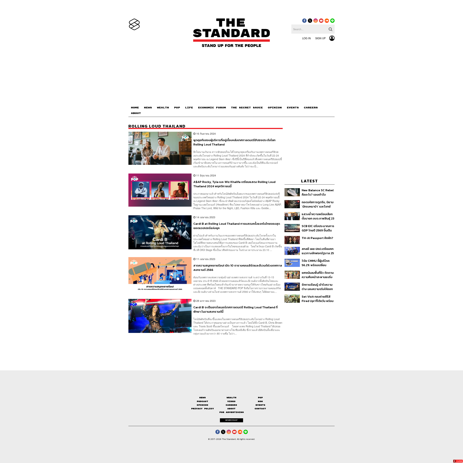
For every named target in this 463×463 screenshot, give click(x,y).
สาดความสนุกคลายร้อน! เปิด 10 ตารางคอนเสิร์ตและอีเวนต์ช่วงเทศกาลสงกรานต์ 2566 (237, 267)
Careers (231, 405)
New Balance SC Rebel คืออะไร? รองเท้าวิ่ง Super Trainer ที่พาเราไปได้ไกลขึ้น (318, 192)
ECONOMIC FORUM (212, 107)
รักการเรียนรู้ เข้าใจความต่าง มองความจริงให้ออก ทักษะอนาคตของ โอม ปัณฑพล (317, 287)
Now (260, 401)
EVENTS (293, 107)
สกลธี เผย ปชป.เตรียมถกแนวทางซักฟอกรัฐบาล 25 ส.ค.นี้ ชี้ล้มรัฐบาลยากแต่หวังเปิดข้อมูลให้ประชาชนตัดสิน (318, 251)
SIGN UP (320, 38)
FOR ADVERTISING (231, 412)
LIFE (189, 107)
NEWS (148, 107)
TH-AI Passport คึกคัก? (317, 238)
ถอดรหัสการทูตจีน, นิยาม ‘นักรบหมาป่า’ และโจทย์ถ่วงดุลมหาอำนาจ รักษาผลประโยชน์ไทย (318, 204)
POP (177, 107)
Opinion (202, 405)
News (202, 398)
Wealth (231, 398)
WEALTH (163, 107)
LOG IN (306, 38)
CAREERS (311, 107)
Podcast (202, 401)
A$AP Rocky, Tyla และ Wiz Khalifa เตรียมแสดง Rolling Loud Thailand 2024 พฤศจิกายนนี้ (234, 184)
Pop (260, 398)
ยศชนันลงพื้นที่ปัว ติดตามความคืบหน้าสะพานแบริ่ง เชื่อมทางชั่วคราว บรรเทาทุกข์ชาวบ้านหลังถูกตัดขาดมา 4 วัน (318, 275)
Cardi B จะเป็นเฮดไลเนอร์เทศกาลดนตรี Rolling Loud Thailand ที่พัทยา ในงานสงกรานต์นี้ (235, 309)
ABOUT (136, 113)
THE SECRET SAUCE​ (247, 107)
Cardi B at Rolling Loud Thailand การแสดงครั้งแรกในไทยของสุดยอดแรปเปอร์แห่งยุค (236, 226)
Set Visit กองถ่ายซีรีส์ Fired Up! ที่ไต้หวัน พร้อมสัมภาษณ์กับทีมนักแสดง (318, 299)
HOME (135, 107)
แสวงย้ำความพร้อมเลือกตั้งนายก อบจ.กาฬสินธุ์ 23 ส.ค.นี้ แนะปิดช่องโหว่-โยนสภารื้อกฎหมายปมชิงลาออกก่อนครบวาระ (318, 216)
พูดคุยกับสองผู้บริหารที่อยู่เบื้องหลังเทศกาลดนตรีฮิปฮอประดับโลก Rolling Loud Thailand (234, 142)
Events (260, 405)
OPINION (275, 107)
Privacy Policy (202, 409)
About (231, 409)
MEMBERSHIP (231, 420)
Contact (260, 409)
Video (231, 401)
